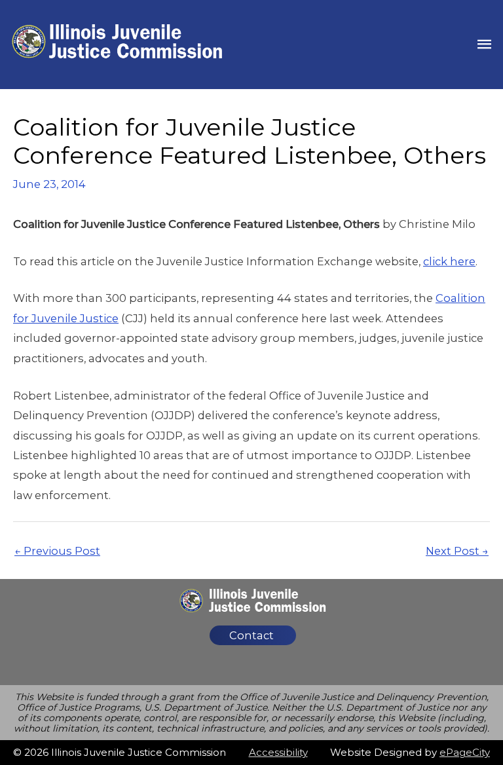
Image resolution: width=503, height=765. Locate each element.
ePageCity (464, 752)
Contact (251, 635)
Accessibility (278, 752)
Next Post (457, 550)
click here (449, 261)
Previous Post (57, 550)
